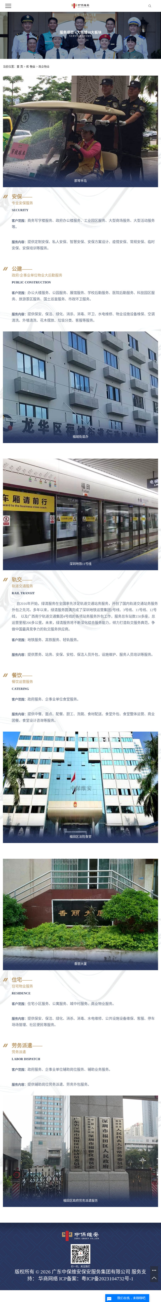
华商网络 (48, 1278)
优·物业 (30, 66)
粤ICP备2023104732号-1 (107, 1278)
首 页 (20, 66)
